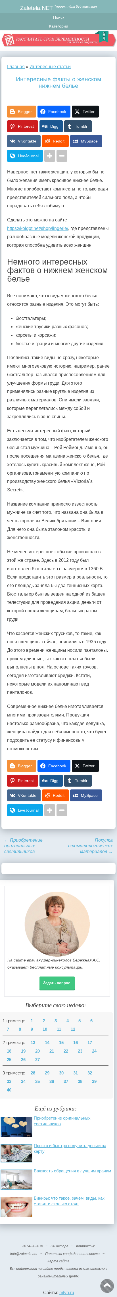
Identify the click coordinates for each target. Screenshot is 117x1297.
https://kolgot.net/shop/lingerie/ (37, 228)
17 (89, 1042)
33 (9, 1081)
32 (89, 1073)
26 (23, 1059)
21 (51, 1051)
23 (80, 1051)
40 (9, 1090)
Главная (16, 66)
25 (9, 1059)
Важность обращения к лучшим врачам (72, 1170)
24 (94, 1051)
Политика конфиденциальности (72, 1254)
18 (9, 1051)
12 (73, 1029)
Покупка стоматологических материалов (90, 846)
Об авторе (59, 1246)
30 (61, 1073)
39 (94, 1081)
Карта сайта (58, 1261)
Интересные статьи (50, 66)
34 (23, 1081)
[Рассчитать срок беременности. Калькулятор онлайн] (58, 40)
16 (75, 1042)
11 (59, 1029)
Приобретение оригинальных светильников (23, 846)
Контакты (85, 1246)
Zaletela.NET (36, 8)
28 (33, 1073)
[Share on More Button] (49, 156)
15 (61, 1042)
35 (37, 1081)
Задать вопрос (56, 983)
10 (45, 1029)
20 (37, 1051)
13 (33, 1042)
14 (47, 1042)
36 (51, 1081)
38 (80, 1081)
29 (47, 1073)
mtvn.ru (66, 1292)
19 (23, 1051)
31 (75, 1073)
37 (66, 1081)
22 (66, 1051)
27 (37, 1059)
